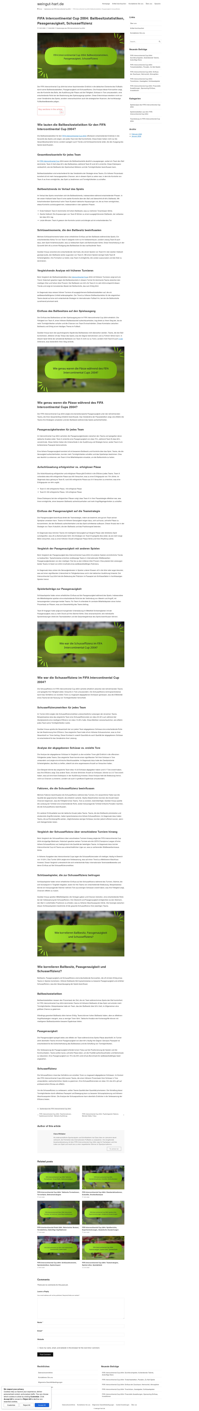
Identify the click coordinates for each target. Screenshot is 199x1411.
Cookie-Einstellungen (45, 1387)
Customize (11, 1405)
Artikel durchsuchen (137, 28)
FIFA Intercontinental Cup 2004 (74, 136)
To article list (114, 1149)
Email (40, 1331)
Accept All (42, 1405)
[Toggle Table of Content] (60, 112)
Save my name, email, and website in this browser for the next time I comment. (69, 1348)
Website (40, 1339)
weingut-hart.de (50, 3)
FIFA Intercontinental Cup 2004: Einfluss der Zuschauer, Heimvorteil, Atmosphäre (144, 73)
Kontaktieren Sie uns (137, 33)
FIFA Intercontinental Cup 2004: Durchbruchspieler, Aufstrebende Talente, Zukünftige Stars (144, 57)
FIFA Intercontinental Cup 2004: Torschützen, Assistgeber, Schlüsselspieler (145, 80)
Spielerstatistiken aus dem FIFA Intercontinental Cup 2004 (141, 113)
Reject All (26, 1405)
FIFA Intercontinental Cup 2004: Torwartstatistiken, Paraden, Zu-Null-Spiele (145, 66)
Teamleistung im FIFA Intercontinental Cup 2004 (145, 120)
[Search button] (160, 42)
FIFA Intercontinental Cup (49, 161)
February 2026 (137, 134)
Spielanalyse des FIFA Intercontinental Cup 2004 (71, 28)
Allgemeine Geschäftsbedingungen (50, 1382)
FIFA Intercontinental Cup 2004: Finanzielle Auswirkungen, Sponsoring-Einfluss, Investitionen (145, 88)
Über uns (133, 23)
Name (40, 1322)
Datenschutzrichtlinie (45, 1372)
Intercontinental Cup (79, 277)
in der (120, 339)
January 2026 (136, 136)
